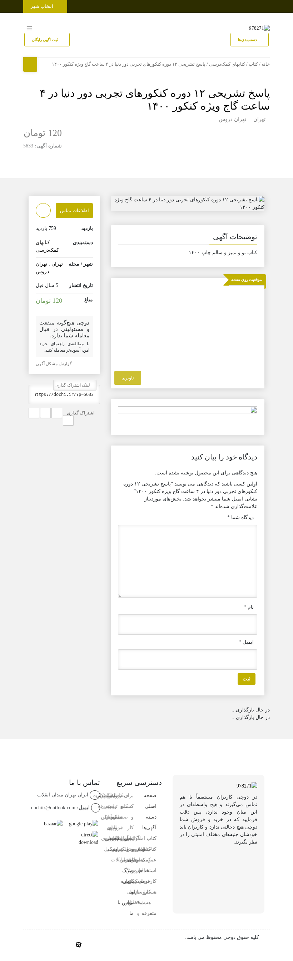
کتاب (253, 64)
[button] (187, 238)
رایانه (122, 859)
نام (249, 607)
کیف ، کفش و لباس (128, 881)
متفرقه (149, 913)
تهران (259, 119)
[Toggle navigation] (263, 5)
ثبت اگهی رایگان (45, 39)
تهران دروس (232, 119)
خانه (266, 64)
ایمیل (246, 642)
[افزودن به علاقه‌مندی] (43, 210)
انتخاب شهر (42, 6)
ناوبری (127, 378)
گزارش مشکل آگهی (54, 363)
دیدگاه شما (240, 517)
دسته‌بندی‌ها (248, 39)
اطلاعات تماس (74, 210)
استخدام (148, 870)
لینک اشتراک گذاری (73, 385)
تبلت (118, 838)
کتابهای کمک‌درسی (227, 64)
